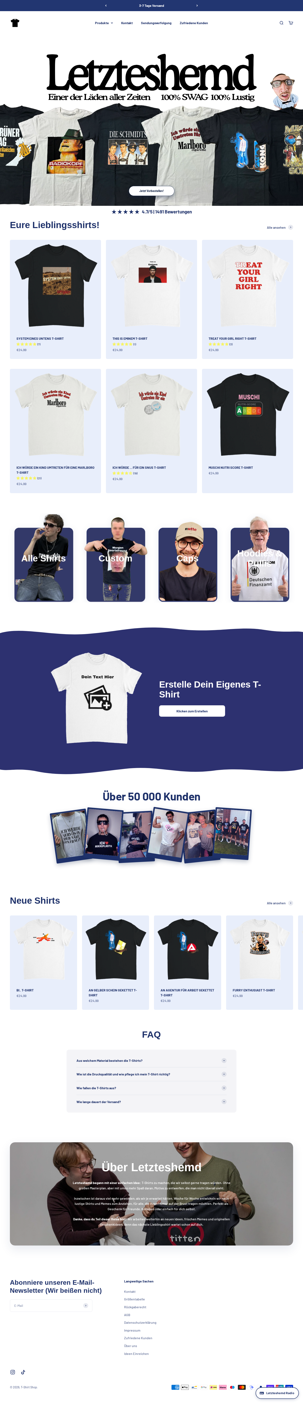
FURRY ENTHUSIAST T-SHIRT (254, 990)
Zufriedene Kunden (194, 23)
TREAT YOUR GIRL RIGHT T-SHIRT (232, 338)
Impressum (132, 1330)
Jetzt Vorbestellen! (151, 191)
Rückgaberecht (135, 1307)
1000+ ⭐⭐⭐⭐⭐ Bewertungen (151, 6)
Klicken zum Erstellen (192, 711)
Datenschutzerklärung (140, 1322)
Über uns (130, 1346)
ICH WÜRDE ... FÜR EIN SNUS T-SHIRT (139, 467)
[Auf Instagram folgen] (12, 1372)
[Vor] (197, 5)
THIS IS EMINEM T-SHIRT (130, 338)
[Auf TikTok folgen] (23, 1372)
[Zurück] (106, 5)
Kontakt (127, 23)
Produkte (102, 23)
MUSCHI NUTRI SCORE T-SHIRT (231, 467)
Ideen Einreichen (136, 1354)
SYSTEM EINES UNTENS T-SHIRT (40, 338)
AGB (127, 1315)
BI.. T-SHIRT (25, 990)
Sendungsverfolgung (156, 23)
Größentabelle (134, 1299)
